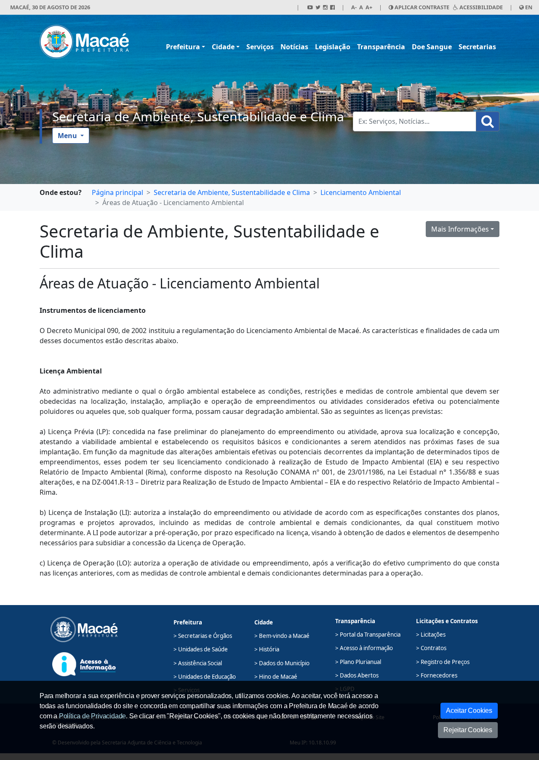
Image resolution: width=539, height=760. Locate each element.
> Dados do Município (282, 663)
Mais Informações (460, 229)
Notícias (294, 46)
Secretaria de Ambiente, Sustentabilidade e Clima (198, 116)
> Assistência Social (197, 663)
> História (266, 649)
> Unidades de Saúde (200, 649)
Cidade (223, 46)
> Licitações (431, 634)
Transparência (381, 46)
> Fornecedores (436, 675)
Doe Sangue (432, 46)
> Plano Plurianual (358, 662)
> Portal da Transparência (367, 634)
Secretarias (477, 46)
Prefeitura (183, 46)
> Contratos (431, 648)
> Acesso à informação (364, 648)
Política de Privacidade (92, 716)
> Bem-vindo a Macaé (282, 636)
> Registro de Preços (443, 662)
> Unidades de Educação (204, 676)
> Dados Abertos (357, 675)
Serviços (260, 46)
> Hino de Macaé (275, 676)
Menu (68, 135)
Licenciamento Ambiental (360, 192)
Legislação (332, 46)
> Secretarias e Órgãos (202, 636)
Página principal (117, 192)
